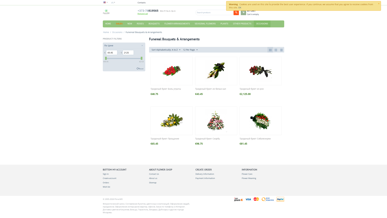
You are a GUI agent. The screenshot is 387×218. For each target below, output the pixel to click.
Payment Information (205, 178)
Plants (224, 24)
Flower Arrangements (177, 24)
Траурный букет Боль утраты (166, 89)
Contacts (142, 2)
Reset (141, 68)
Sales (119, 24)
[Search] (236, 12)
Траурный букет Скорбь (207, 138)
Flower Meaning (249, 178)
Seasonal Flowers (205, 24)
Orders (106, 182)
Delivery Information (204, 174)
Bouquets (154, 24)
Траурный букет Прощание (165, 138)
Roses (140, 24)
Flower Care (247, 174)
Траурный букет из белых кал (210, 89)
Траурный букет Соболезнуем (255, 138)
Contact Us (154, 174)
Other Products (242, 24)
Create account (109, 178)
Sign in (106, 174)
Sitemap (152, 182)
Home (108, 24)
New (129, 24)
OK (239, 7)
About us (153, 178)
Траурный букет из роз (252, 89)
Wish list (106, 186)
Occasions (262, 24)
